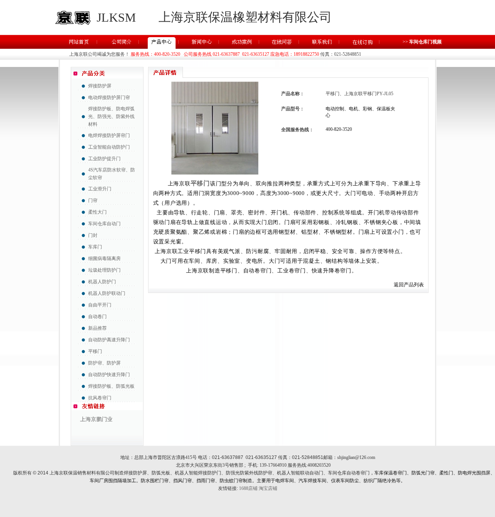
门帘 (92, 200)
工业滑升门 (99, 189)
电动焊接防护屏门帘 (109, 97)
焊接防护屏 (99, 86)
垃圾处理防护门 (104, 270)
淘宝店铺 (268, 488)
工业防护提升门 (104, 158)
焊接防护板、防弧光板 (111, 386)
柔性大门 (97, 212)
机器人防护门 (102, 281)
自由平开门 (99, 305)
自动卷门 (97, 316)
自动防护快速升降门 (109, 374)
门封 (92, 235)
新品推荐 (97, 328)
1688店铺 (248, 488)
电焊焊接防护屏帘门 (109, 135)
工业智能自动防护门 (109, 147)
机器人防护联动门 (106, 293)
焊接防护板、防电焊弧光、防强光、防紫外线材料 (111, 116)
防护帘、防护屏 (104, 363)
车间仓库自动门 (104, 223)
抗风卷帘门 (99, 398)
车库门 (95, 247)
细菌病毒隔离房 (104, 258)
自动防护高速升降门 (109, 339)
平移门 (95, 351)
